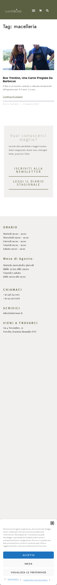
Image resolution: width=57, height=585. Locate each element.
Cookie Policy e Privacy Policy (35, 580)
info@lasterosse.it (13, 313)
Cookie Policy (13, 579)
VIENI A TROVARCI (20, 323)
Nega (28, 564)
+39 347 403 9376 (11, 298)
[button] (52, 523)
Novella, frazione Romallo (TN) (19, 331)
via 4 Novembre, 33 (13, 327)
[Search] (48, 10)
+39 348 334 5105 (11, 294)
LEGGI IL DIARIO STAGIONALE (28, 182)
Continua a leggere (13, 97)
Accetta (29, 555)
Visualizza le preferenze (28, 572)
